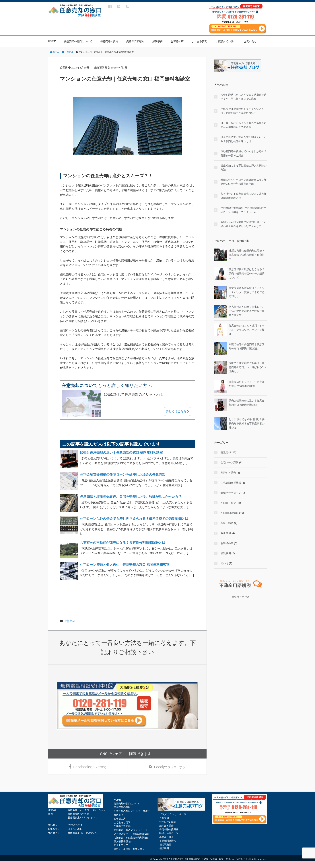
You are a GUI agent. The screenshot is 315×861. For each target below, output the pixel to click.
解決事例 (157, 41)
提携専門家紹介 (135, 41)
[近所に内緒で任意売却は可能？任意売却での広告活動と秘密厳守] (220, 254)
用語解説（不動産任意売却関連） (131, 837)
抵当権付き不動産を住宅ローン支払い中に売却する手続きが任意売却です (247, 310)
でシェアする (90, 767)
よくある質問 (199, 41)
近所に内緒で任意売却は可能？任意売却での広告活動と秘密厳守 (247, 254)
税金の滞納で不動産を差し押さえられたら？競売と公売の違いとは (244, 139)
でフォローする (169, 767)
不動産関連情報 (229, 512)
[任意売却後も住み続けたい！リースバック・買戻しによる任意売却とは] (220, 292)
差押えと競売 (228, 472)
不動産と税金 (228, 502)
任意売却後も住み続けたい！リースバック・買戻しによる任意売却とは (247, 292)
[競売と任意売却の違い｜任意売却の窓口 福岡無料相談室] (220, 404)
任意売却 (69, 620)
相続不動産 (227, 523)
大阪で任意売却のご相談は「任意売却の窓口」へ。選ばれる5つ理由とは (247, 367)
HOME (52, 41)
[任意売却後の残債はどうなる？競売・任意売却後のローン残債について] (220, 273)
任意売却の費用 (109, 41)
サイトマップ (121, 845)
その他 (224, 563)
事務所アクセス (240, 596)
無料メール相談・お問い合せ (129, 849)
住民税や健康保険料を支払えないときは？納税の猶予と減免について (242, 110)
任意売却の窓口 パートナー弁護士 (132, 811)
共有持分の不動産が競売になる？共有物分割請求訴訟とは (122, 542)
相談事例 (226, 553)
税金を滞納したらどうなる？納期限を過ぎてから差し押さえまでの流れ (244, 96)
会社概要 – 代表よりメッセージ (130, 830)
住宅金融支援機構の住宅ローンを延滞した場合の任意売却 (122, 474)
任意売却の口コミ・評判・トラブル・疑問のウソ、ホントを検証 (247, 329)
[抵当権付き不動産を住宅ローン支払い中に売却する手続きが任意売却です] (220, 311)
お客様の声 (177, 41)
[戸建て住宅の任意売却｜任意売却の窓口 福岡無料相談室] (220, 348)
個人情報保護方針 (123, 841)
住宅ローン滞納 (229, 462)
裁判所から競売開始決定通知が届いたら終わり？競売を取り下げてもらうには (244, 224)
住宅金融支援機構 (231, 482)
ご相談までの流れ (225, 41)
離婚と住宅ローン (231, 492)
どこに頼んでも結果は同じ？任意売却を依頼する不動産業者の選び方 (247, 423)
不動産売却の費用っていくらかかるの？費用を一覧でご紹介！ (244, 153)
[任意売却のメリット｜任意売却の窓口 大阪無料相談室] (220, 386)
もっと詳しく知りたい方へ (107, 385)
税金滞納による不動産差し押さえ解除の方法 (244, 167)
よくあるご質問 (122, 822)
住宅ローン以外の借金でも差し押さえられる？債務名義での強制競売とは (134, 518)
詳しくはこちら (176, 411)
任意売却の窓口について (78, 41)
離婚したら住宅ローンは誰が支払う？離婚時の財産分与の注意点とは (244, 181)
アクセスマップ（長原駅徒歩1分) (131, 833)
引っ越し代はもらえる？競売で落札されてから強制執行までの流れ (244, 125)
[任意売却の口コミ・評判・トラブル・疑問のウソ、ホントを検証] (220, 329)
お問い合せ (250, 41)
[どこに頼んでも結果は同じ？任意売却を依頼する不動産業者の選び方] (220, 423)
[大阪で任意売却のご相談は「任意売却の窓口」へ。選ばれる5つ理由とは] (220, 367)
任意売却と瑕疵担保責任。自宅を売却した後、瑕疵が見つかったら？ (131, 496)
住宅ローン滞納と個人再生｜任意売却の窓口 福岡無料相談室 (125, 564)
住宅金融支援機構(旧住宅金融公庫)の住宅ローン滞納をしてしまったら (243, 209)
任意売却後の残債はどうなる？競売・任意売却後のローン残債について (247, 273)
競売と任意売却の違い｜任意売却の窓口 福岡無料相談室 (121, 452)
